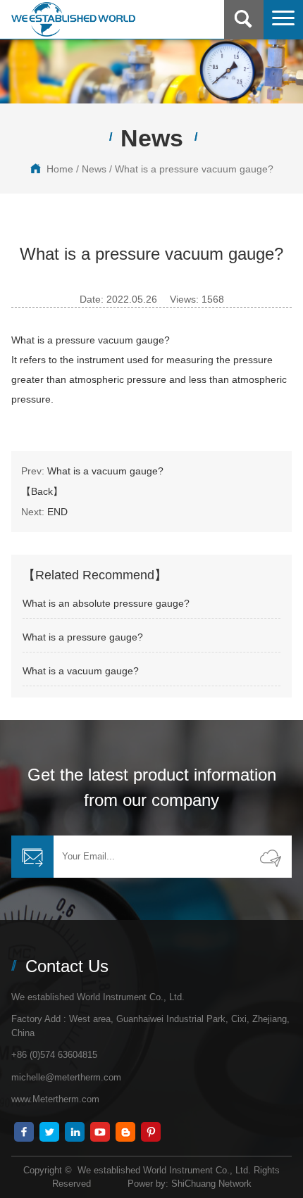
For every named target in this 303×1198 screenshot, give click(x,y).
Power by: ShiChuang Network (190, 1183)
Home (60, 169)
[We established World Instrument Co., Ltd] (73, 19)
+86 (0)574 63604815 (54, 1054)
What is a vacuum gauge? (105, 471)
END (57, 511)
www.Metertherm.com (55, 1099)
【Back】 (42, 491)
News (94, 169)
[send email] (270, 857)
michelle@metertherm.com (66, 1077)
